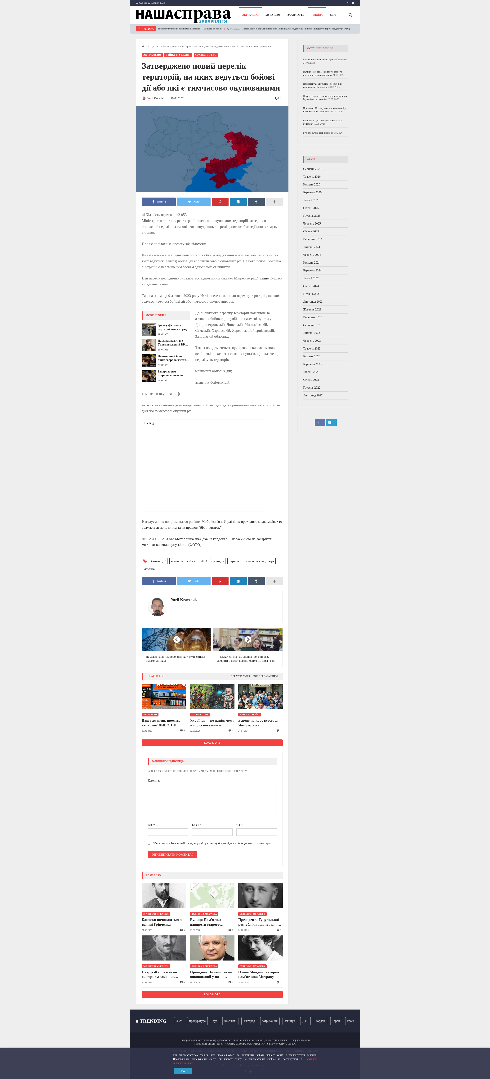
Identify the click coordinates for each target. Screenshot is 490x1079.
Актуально (153, 46)
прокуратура (180, 1021)
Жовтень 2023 (312, 309)
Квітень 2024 (311, 262)
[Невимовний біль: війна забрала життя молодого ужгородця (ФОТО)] (149, 360)
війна (191, 561)
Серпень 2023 (312, 325)
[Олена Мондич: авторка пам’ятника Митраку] (260, 948)
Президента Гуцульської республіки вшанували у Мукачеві (258, 922)
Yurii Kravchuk (184, 599)
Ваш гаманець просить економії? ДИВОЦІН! (161, 722)
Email (196, 824)
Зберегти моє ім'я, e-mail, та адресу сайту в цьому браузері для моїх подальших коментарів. (212, 843)
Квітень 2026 (311, 184)
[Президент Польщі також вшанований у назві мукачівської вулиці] (212, 948)
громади (217, 561)
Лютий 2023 (311, 372)
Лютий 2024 (311, 278)
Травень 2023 (312, 348)
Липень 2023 (311, 333)
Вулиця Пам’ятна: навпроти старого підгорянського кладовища (205, 922)
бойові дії (158, 561)
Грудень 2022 (311, 387)
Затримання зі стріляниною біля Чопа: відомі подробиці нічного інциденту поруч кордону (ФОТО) (265, 28)
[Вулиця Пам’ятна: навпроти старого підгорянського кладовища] (212, 895)
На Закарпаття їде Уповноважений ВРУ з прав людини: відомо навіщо (173, 343)
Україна (149, 569)
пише (264, 278)
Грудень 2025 (311, 215)
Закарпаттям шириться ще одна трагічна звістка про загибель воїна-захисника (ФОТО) (172, 373)
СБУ (348, 1021)
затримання (252, 1021)
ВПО (203, 561)
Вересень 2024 (312, 239)
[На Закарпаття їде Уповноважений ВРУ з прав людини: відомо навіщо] (149, 345)
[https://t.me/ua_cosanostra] (353, 3)
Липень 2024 (311, 247)
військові (213, 1021)
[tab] (240, 676)
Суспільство (206, 55)
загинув (273, 1021)
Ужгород (232, 1021)
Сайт (239, 824)
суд (198, 1021)
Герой (319, 1021)
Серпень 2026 (312, 169)
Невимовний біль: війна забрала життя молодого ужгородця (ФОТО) (172, 358)
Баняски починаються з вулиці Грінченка (162, 922)
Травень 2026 (312, 176)
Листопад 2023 (313, 301)
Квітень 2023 (311, 356)
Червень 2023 (312, 340)
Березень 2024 (312, 270)
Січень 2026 (311, 208)
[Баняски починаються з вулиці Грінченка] (164, 895)
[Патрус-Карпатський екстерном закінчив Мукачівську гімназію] (164, 948)
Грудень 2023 (311, 294)
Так (183, 1071)
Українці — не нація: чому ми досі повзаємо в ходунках (212, 723)
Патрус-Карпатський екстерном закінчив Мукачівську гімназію (160, 974)
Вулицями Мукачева (156, 914)
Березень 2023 (312, 364)
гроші (334, 1021)
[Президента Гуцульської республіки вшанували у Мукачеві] (260, 895)
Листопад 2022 (313, 395)
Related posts (240, 676)
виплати (177, 561)
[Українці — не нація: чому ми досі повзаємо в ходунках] (212, 696)
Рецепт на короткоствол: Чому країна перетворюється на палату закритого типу (260, 723)
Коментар (155, 780)
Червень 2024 (312, 254)
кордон (303, 1021)
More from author (265, 676)
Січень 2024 (311, 286)
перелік (234, 561)
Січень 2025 (311, 231)
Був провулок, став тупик (316, 132)
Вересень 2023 (312, 317)
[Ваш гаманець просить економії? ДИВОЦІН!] (164, 696)
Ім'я (151, 824)
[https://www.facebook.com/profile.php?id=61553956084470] (348, 3)
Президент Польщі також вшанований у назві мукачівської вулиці (211, 974)
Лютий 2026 (311, 200)
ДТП (288, 1021)
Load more (212, 742)
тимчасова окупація (259, 561)
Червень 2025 (312, 223)
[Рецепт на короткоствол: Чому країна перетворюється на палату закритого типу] (260, 696)
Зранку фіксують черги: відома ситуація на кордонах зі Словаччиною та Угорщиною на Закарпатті (173, 327)
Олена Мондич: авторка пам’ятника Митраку (258, 974)
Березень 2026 (312, 192)
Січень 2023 (311, 379)
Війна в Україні (178, 55)
